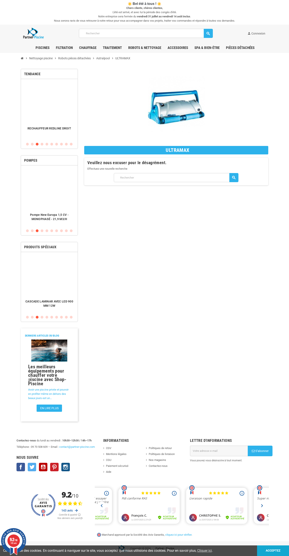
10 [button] (71, 144)
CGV (108, 448)
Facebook (21, 467)
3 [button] (37, 144)
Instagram (65, 467)
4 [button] (42, 144)
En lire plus (49, 408)
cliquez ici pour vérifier (178, 534)
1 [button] (27, 144)
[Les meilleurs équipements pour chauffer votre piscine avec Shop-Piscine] (49, 350)
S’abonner (262, 451)
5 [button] (46, 144)
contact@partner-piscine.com (77, 446)
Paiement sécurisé (117, 465)
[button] (28, 380)
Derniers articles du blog (42, 335)
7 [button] (56, 144)
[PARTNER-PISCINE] (33, 33)
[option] (49, 110)
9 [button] (66, 144)
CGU (108, 460)
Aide (108, 471)
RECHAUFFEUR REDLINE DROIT (49, 128)
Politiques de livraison (162, 454)
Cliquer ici (204, 551)
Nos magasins (157, 460)
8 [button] (61, 144)
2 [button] (32, 144)
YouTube (43, 467)
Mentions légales (116, 454)
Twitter (32, 467)
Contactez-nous (158, 465)
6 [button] (51, 144)
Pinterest (54, 467)
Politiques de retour (160, 448)
